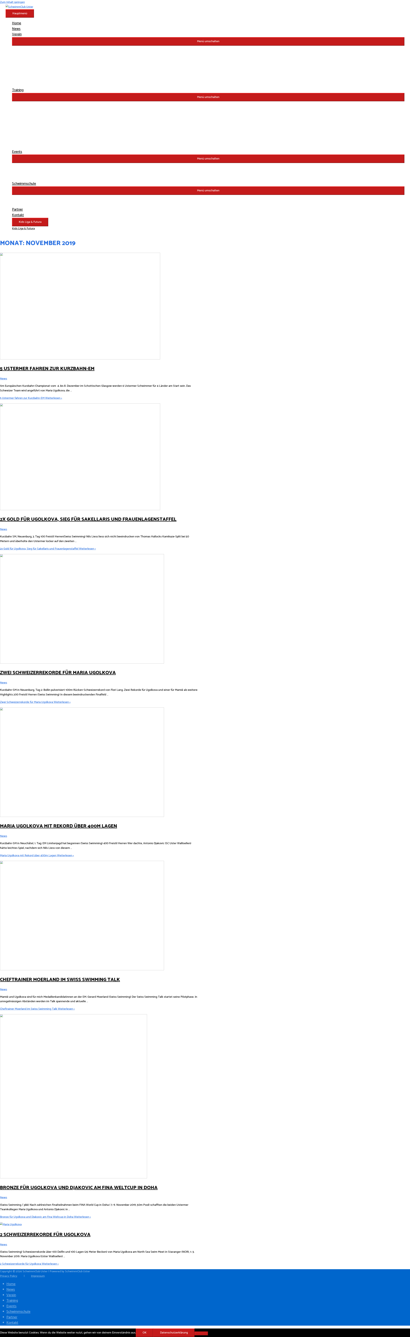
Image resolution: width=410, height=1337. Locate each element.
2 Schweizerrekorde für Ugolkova (45, 1235)
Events (11, 1306)
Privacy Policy (8, 1276)
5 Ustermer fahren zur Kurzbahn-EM (47, 369)
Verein (11, 1295)
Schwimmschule (18, 1312)
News (3, 378)
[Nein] (201, 1333)
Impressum (38, 1276)
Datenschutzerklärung (174, 1332)
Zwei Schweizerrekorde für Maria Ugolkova (58, 673)
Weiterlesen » (31, 398)
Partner (11, 1317)
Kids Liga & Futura (30, 222)
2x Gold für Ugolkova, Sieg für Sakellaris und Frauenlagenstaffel (88, 519)
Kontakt (12, 1323)
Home (11, 1284)
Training (12, 1301)
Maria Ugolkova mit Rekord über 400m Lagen (58, 826)
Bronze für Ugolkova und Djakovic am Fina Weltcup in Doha (79, 1188)
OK (145, 1332)
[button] (208, 41)
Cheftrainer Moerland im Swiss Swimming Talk (60, 980)
